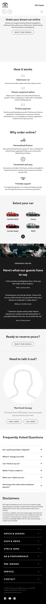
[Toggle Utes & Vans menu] (38, 548)
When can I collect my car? (13, 477)
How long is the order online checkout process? (18, 485)
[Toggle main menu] (42, 12)
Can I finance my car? (11, 463)
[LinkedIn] (24, 598)
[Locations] (10, 12)
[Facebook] (5, 598)
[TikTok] (19, 598)
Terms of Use (22, 590)
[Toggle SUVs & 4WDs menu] (38, 541)
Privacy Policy (14, 590)
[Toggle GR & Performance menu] (38, 556)
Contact (9, 578)
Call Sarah (30, 421)
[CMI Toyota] (5, 5)
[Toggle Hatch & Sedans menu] (38, 533)
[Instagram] (14, 598)
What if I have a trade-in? (13, 470)
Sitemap (6, 590)
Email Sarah (14, 421)
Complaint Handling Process (13, 592)
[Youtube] (10, 598)
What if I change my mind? (13, 456)
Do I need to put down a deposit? (16, 449)
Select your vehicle (23, 32)
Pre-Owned (11, 563)
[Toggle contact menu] (38, 564)
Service (9, 571)
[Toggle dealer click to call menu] (4, 12)
